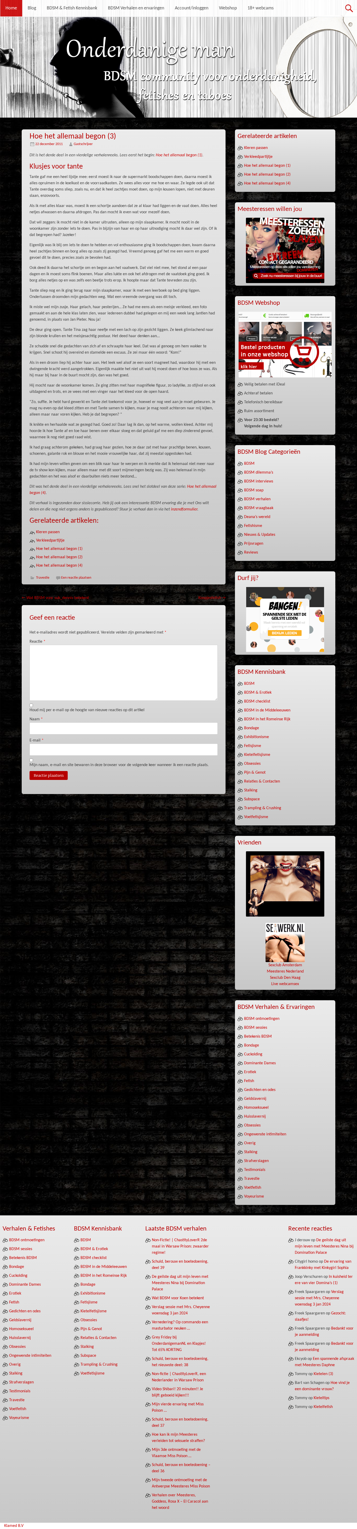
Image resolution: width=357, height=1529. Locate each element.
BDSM (249, 464)
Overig (250, 1143)
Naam (36, 719)
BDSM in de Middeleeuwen (267, 710)
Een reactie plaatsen (76, 578)
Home (11, 8)
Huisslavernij (255, 1116)
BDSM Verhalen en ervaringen (136, 8)
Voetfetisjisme (256, 817)
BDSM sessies (255, 1028)
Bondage (251, 728)
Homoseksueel (256, 1108)
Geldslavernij (255, 1099)
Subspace (252, 799)
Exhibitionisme (256, 737)
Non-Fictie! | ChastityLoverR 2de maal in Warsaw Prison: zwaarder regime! (180, 1246)
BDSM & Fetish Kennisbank (72, 8)
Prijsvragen (253, 544)
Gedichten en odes (259, 1090)
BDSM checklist (257, 701)
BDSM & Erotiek (258, 693)
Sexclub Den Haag (285, 978)
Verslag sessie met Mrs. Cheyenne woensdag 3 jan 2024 (319, 1298)
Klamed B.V (14, 1526)
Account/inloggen (191, 8)
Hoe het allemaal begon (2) (59, 557)
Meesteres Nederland (285, 971)
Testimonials (254, 1170)
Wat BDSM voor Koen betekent (178, 1298)
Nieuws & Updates (259, 535)
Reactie (37, 642)
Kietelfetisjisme (257, 755)
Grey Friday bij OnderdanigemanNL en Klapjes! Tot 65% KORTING (179, 1343)
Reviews (251, 552)
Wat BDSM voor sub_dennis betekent (55, 598)
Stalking (250, 790)
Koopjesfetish (212, 598)
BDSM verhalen (257, 499)
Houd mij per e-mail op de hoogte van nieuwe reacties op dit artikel (87, 710)
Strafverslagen (256, 1161)
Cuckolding (253, 1054)
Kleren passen (48, 532)
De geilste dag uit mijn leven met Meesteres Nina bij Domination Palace (180, 1283)
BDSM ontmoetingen (261, 1019)
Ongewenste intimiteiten (265, 1134)
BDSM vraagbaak (258, 508)
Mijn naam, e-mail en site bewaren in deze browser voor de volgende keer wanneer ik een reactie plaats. (119, 765)
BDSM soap (253, 490)
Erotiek (250, 1072)
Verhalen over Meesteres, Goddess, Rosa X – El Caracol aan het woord (180, 1501)
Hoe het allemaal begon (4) (59, 566)
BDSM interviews (258, 481)
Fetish (249, 1081)
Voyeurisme (254, 1196)
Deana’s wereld (257, 517)
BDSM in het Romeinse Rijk (267, 719)
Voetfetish (252, 1188)
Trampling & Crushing (262, 808)
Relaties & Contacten (262, 781)
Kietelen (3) (323, 1374)
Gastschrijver (83, 144)
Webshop (228, 8)
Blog (32, 8)
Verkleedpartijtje (50, 540)
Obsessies (252, 764)
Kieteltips (321, 1398)
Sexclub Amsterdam (285, 965)
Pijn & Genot (255, 773)
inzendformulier (184, 509)
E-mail (37, 740)
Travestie (42, 578)
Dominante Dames (260, 1063)
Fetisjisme (252, 746)
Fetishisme (253, 526)
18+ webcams (260, 8)
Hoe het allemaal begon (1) (179, 155)
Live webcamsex (285, 984)
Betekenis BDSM (258, 1036)
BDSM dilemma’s (258, 472)
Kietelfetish (323, 1407)
